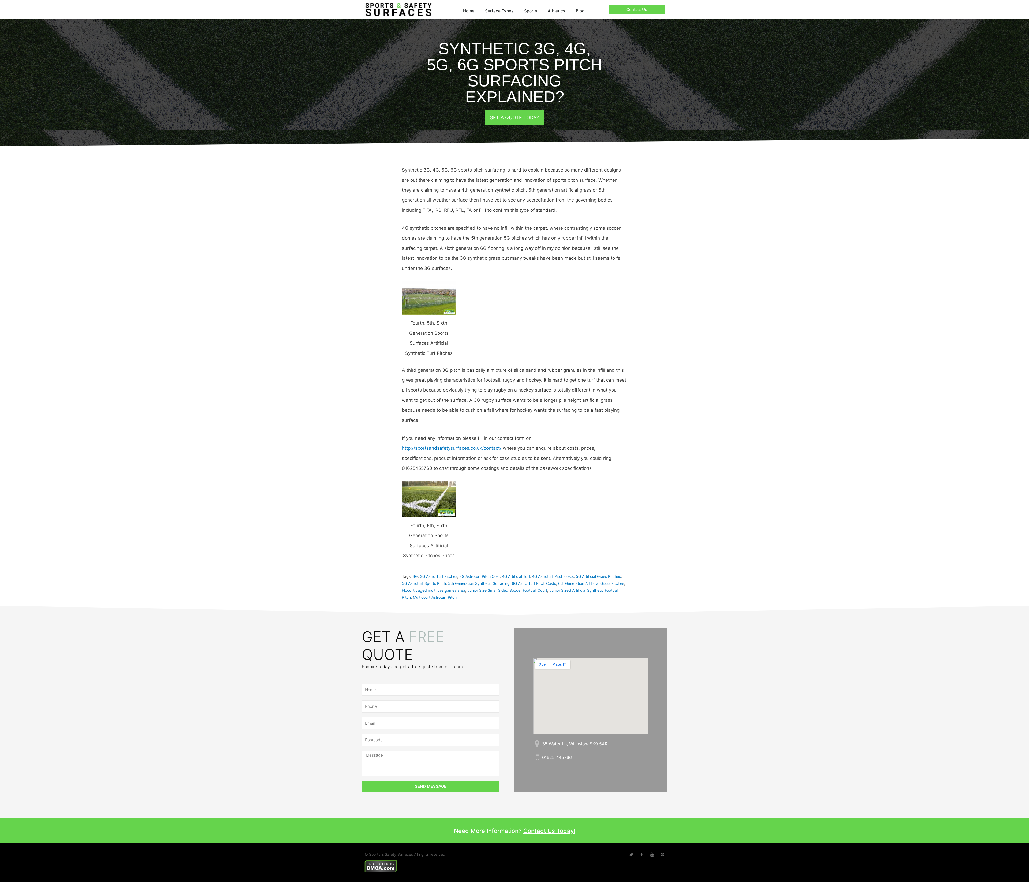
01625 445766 (557, 757)
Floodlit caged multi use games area (433, 590)
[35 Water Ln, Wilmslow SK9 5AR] (537, 743)
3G (415, 576)
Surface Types (499, 10)
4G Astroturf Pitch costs (553, 576)
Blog (580, 10)
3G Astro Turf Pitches (438, 576)
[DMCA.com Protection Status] (380, 866)
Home (468, 10)
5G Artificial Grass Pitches (598, 576)
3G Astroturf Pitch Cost (479, 576)
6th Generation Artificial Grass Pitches (591, 583)
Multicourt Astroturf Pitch (435, 597)
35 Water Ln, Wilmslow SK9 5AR (574, 743)
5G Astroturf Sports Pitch (424, 583)
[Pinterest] (663, 855)
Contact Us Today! (549, 830)
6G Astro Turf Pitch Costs (534, 583)
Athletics (556, 10)
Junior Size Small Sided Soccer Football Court (507, 590)
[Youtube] (652, 855)
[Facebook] (642, 855)
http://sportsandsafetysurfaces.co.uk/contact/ (451, 448)
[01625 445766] (537, 757)
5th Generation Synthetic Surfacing (479, 583)
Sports (530, 10)
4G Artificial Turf (516, 576)
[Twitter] (631, 855)
